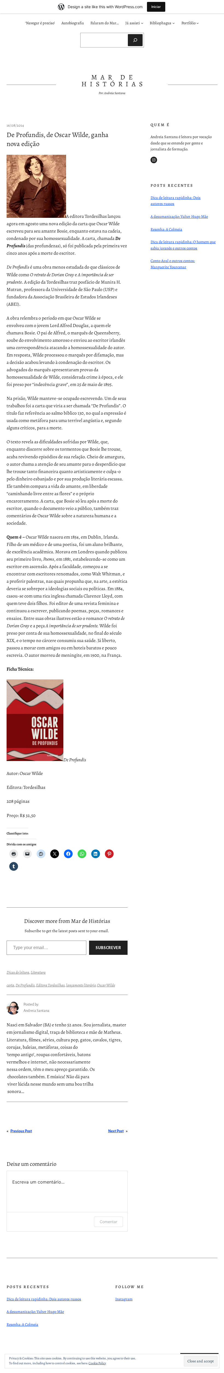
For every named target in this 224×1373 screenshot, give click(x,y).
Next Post (116, 1131)
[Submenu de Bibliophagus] (173, 23)
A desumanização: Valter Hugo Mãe (179, 216)
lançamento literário (81, 985)
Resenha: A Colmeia (166, 229)
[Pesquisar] (135, 40)
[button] (36, 186)
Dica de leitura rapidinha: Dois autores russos (44, 1299)
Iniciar (156, 7)
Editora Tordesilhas (50, 985)
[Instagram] (154, 160)
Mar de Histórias (113, 81)
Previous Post (21, 1131)
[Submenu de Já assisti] (142, 23)
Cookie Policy (97, 1363)
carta (10, 985)
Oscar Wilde (106, 985)
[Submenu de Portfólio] (197, 23)
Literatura (38, 972)
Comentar (108, 1221)
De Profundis (25, 985)
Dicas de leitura (18, 972)
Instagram (123, 1299)
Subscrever (108, 948)
